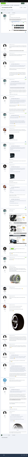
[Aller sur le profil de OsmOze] (4, 166)
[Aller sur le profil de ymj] (4, 345)
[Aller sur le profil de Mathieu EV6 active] (4, 336)
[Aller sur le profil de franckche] (4, 288)
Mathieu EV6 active (4, 339)
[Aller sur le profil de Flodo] (4, 45)
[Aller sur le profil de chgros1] (4, 380)
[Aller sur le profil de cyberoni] (4, 129)
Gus (4, 415)
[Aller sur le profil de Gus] (4, 267)
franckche (5, 291)
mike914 (5, 18)
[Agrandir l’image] (12, 155)
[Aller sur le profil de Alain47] (4, 54)
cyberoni (5, 132)
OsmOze (17, 199)
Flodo (4, 48)
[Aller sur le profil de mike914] (4, 16)
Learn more (1, 1)
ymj (4, 348)
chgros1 (5, 382)
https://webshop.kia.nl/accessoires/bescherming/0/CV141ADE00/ (16, 50)
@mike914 (12, 248)
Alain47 (5, 57)
